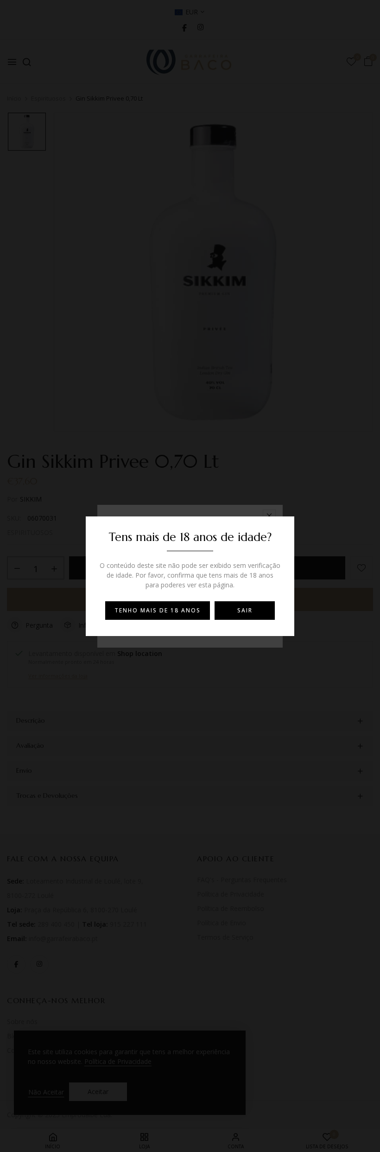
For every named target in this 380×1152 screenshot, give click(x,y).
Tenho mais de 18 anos (157, 610)
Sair (245, 610)
